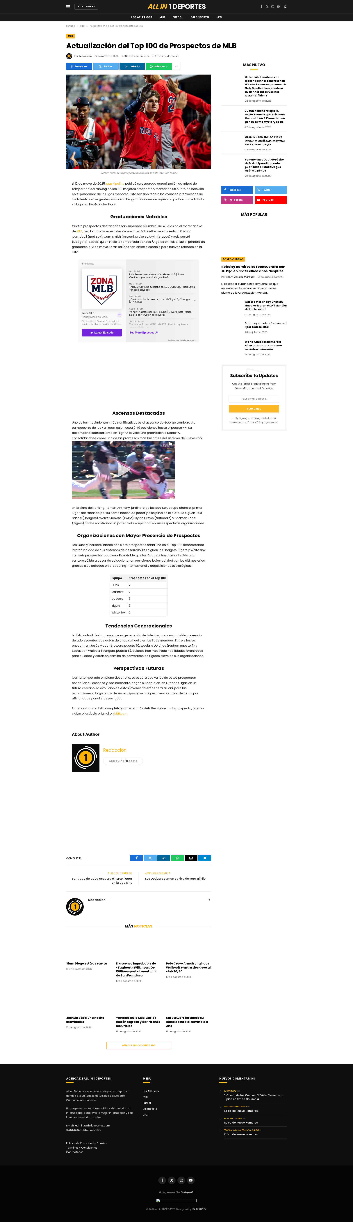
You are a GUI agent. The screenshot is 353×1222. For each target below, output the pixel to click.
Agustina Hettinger (235, 1106)
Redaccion (85, 56)
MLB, (79, 231)
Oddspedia (187, 1192)
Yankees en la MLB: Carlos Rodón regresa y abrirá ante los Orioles (138, 1022)
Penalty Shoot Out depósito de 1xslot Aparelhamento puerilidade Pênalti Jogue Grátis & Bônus (264, 165)
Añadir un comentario (138, 1045)
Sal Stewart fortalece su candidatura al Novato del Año (187, 1022)
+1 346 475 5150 (91, 1130)
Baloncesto (199, 17)
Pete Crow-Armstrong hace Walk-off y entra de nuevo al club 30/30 (188, 968)
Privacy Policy (255, 422)
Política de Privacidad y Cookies (86, 1143)
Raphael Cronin (233, 1118)
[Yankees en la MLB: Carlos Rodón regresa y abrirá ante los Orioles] (138, 1000)
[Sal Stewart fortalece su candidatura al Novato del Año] (188, 1000)
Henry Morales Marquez (240, 277)
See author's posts (123, 761)
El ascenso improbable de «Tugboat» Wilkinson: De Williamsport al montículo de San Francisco (136, 970)
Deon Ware (230, 1090)
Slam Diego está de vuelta (86, 964)
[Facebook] (54, 194)
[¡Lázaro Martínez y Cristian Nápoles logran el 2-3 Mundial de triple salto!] (231, 307)
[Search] (285, 7)
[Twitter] (54, 203)
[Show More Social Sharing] (176, 66)
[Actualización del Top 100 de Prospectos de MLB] (138, 122)
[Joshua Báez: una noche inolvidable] (88, 1000)
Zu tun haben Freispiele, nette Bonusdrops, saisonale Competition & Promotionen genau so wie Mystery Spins (265, 116)
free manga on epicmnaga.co (241, 1130)
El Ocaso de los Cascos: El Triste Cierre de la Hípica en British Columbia (253, 1097)
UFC (219, 17)
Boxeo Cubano (233, 259)
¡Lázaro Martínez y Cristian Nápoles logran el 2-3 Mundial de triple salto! (266, 305)
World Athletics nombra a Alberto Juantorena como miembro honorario (263, 345)
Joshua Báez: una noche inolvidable (85, 1020)
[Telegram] (54, 242)
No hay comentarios (137, 56)
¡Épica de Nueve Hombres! (241, 1111)
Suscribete (86, 6)
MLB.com (121, 713)
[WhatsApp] (54, 213)
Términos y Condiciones (81, 1147)
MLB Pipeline (115, 183)
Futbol (177, 17)
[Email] (54, 222)
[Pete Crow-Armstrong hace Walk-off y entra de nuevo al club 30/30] (188, 946)
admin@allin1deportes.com (92, 1125)
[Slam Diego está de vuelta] (88, 946)
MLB (162, 17)
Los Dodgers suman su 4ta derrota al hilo (175, 879)
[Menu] (68, 7)
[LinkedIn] (54, 232)
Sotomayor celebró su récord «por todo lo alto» (265, 325)
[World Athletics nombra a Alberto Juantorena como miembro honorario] (231, 347)
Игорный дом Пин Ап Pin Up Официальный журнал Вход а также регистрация (265, 140)
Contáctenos (74, 1152)
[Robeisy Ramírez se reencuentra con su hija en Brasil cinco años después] (254, 243)
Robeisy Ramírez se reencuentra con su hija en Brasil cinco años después (253, 268)
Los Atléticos (141, 17)
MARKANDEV (199, 1209)
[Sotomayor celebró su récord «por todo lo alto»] (231, 328)
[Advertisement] (138, 377)
